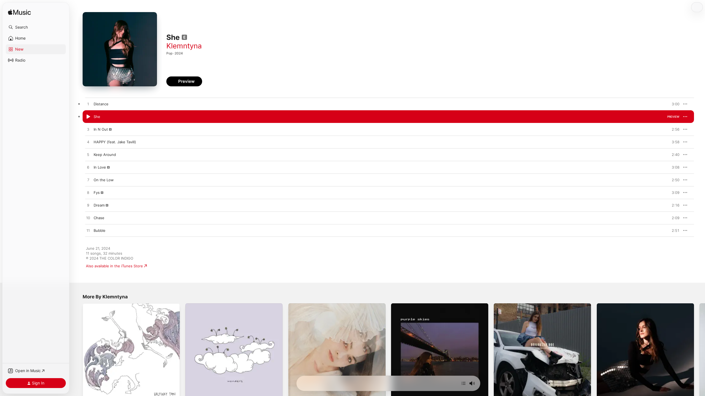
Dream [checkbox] (99, 205)
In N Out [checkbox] (101, 129)
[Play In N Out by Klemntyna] (88, 129)
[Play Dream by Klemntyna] (88, 205)
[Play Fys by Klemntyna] (88, 192)
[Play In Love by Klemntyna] (88, 167)
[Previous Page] (77, 352)
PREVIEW (673, 104)
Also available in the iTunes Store (114, 266)
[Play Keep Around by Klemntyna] (88, 154)
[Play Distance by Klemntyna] (88, 104)
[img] (19, 12)
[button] (36, 27)
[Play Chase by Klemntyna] (88, 218)
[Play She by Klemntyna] (88, 116)
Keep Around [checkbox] (105, 154)
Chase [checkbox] (99, 218)
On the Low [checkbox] (104, 180)
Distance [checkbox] (101, 104)
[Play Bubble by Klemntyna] (88, 230)
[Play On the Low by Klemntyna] (88, 180)
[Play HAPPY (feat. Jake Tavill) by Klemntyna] (88, 142)
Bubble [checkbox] (99, 230)
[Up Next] (463, 383)
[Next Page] (699, 352)
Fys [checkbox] (97, 192)
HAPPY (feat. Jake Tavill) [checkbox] (115, 142)
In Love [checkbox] (100, 167)
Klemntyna (184, 46)
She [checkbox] (97, 116)
